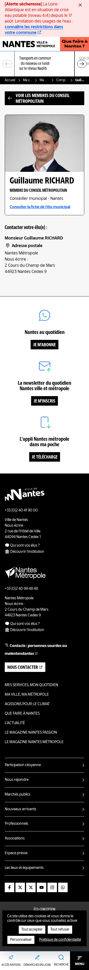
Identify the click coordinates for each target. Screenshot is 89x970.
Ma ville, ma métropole (27, 80)
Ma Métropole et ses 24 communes (44, 80)
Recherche (61, 964)
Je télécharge (44, 457)
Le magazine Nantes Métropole (34, 742)
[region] (44, 64)
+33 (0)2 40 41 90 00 (21, 510)
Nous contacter (22, 667)
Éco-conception (44, 910)
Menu (79, 964)
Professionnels (16, 824)
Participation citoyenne (23, 765)
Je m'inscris (44, 401)
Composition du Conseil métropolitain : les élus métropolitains (62, 80)
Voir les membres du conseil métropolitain (43, 99)
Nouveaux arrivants (20, 809)
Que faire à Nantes (22, 714)
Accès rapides (11, 965)
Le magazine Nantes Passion (31, 733)
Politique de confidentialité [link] (60, 940)
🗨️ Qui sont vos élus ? (22, 546)
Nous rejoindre (16, 780)
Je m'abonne (44, 345)
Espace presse (16, 853)
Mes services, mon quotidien (31, 685)
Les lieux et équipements (24, 868)
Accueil (10, 80)
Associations (15, 838)
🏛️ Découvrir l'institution (24, 552)
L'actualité (15, 723)
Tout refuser (60, 930)
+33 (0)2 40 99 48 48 (21, 589)
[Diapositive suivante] (82, 64)
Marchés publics (17, 795)
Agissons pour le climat (27, 704)
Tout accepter (32, 930)
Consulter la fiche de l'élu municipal (40, 207)
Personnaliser (21, 940)
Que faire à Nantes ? (75, 44)
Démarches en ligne (37, 965)
